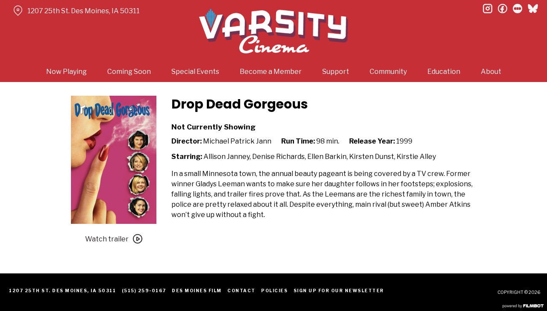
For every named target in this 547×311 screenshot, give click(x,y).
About (491, 71)
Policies (274, 290)
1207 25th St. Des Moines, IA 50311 (83, 11)
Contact (241, 290)
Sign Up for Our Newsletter (339, 290)
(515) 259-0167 (144, 290)
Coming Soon (129, 71)
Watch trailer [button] (107, 239)
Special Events (195, 71)
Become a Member (271, 71)
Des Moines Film (197, 290)
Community (388, 71)
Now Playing (66, 71)
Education (443, 71)
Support (335, 71)
